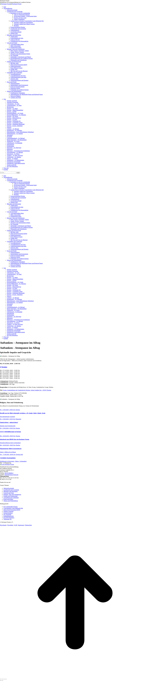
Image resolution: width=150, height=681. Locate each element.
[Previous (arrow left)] (0, 680)
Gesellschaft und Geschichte (11, 490)
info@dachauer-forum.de (11, 474)
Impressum (21, 525)
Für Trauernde (7, 514)
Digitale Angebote (8, 511)
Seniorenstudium (8, 513)
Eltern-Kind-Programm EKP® (11, 510)
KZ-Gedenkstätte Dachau (10, 506)
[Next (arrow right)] (2, 680)
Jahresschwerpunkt (8, 488)
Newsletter (10, 525)
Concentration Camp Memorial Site (13, 508)
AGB (15, 525)
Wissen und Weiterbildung (10, 500)
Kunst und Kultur (8, 499)
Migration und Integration (10, 491)
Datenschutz (28, 525)
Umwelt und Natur (8, 493)
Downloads (3, 525)
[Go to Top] (75, 677)
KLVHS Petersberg (8, 517)
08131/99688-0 (9, 473)
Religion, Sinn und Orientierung (12, 494)
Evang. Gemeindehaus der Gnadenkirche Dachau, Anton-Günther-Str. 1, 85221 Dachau (27, 390)
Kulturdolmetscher (8, 516)
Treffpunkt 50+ (7, 519)
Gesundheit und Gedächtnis (11, 497)
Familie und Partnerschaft (10, 496)
